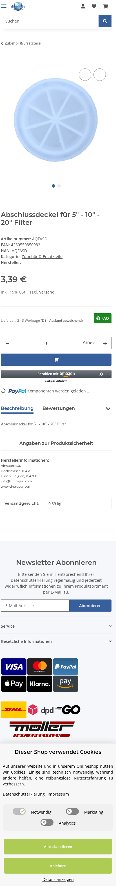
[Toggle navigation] (3, 3)
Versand (47, 292)
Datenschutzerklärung (32, 580)
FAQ (104, 318)
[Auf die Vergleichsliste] (85, 74)
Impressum (58, 794)
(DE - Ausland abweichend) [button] (62, 320)
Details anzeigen (58, 879)
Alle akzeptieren (58, 846)
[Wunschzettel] (94, 6)
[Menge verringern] (7, 343)
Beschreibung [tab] (17, 408)
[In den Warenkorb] (5, 61)
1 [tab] (53, 186)
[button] (83, 6)
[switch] (19, 811)
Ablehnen (58, 865)
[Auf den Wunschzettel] (99, 74)
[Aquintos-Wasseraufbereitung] (18, 6)
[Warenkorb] (105, 6)
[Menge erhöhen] (105, 343)
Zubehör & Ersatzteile (42, 256)
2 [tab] (59, 186)
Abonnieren (90, 605)
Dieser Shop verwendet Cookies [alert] (58, 752)
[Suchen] (105, 21)
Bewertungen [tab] (59, 408)
